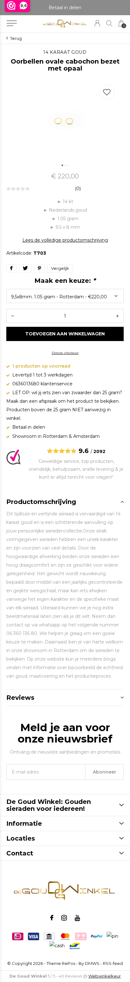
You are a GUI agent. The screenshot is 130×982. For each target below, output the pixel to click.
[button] (11, 23)
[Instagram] (64, 918)
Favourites (107, 92)
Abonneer (104, 772)
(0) (78, 188)
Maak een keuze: (65, 280)
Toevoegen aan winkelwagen (65, 334)
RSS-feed (113, 963)
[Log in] (97, 23)
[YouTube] (77, 918)
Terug (16, 38)
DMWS (92, 963)
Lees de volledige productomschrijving (65, 240)
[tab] (65, 502)
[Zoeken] (109, 23)
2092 (99, 451)
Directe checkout (65, 353)
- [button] (12, 316)
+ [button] (117, 316)
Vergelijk (60, 268)
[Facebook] (51, 918)
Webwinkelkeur (104, 976)
